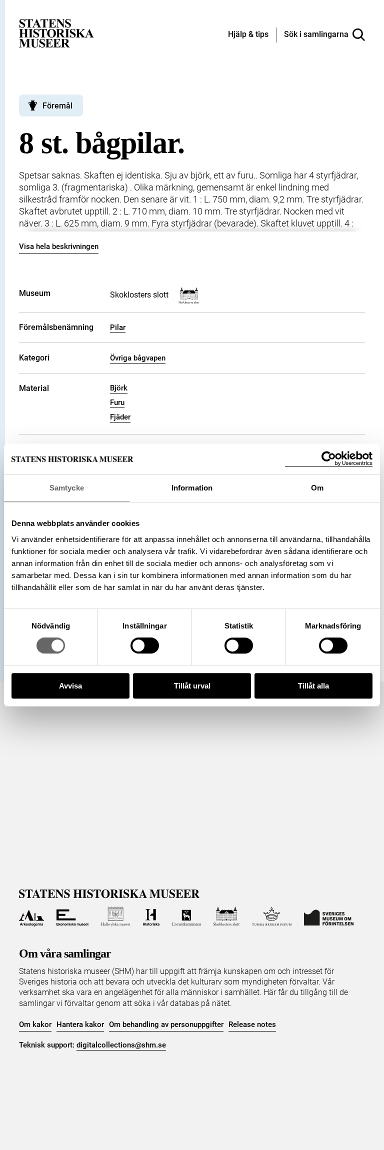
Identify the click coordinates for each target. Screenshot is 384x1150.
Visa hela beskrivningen (58, 246)
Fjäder (120, 417)
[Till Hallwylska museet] (115, 916)
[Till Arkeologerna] (31, 916)
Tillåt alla (313, 686)
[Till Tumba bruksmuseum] (272, 916)
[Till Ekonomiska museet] (72, 916)
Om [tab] (317, 488)
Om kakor (35, 1024)
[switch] (144, 646)
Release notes (252, 1024)
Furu (117, 402)
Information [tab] (192, 488)
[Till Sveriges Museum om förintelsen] (329, 916)
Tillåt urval (192, 686)
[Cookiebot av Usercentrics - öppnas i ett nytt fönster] (328, 458)
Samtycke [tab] (67, 488)
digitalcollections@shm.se (121, 1045)
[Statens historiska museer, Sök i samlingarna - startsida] (56, 32)
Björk (119, 388)
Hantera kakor (80, 1024)
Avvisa (70, 686)
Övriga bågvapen (138, 358)
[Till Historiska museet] (151, 916)
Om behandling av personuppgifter (166, 1024)
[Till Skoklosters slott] (227, 916)
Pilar (118, 327)
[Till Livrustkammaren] (186, 916)
